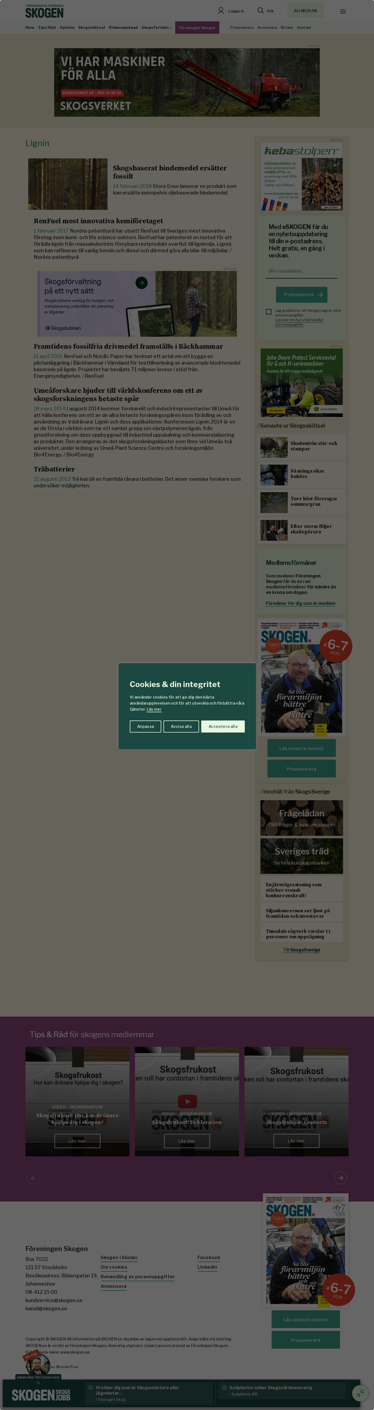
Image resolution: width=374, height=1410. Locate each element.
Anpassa (145, 726)
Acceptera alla (223, 726)
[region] (187, 705)
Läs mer (154, 709)
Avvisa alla (181, 726)
